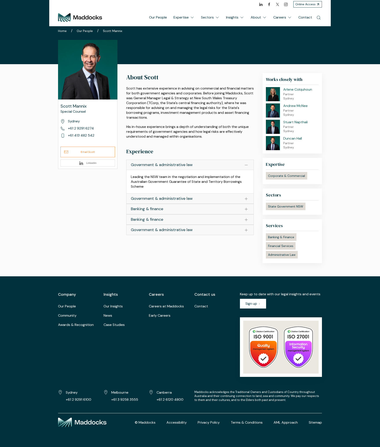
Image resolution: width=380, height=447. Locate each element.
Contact (305, 17)
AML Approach (286, 422)
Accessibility (176, 422)
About (256, 17)
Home (62, 31)
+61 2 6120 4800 (170, 399)
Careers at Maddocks (166, 306)
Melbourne (119, 392)
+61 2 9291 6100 (78, 399)
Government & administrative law (162, 164)
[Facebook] (269, 4)
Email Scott (88, 152)
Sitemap (315, 422)
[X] (277, 4)
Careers (279, 17)
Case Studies (114, 324)
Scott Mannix (112, 31)
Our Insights (113, 306)
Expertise (181, 17)
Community (67, 315)
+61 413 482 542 (80, 135)
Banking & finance (147, 208)
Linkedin (91, 163)
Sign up (251, 303)
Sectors (207, 17)
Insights (232, 17)
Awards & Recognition (76, 324)
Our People (158, 17)
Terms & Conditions (247, 422)
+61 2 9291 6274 (80, 128)
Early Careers (159, 315)
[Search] (318, 17)
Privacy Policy (209, 422)
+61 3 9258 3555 (124, 399)
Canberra (164, 392)
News (108, 315)
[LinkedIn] (261, 4)
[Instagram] (286, 4)
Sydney (72, 392)
